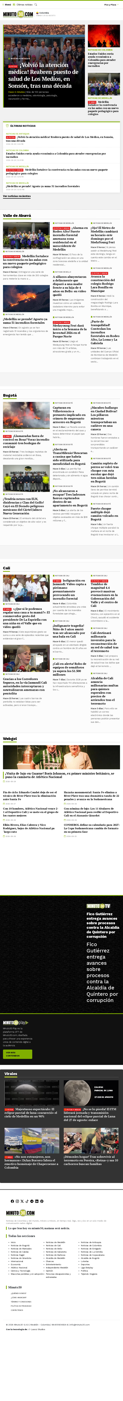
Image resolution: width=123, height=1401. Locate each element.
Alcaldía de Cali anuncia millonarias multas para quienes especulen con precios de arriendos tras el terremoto (104, 690)
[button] (6, 4)
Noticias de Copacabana (92, 1255)
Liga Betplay (87, 1267)
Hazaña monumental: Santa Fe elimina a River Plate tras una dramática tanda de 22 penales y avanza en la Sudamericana (91, 795)
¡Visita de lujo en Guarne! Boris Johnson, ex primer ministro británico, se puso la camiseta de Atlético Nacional (59, 775)
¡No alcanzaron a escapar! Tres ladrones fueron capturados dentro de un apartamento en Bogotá (70, 498)
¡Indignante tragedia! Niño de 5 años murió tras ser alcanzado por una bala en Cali (69, 631)
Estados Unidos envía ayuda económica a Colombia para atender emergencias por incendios (102, 60)
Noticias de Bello (63, 272)
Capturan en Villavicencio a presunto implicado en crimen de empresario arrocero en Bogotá (69, 415)
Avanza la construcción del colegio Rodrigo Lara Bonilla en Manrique (103, 283)
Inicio (13, 1242)
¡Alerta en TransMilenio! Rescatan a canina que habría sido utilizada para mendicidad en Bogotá (70, 456)
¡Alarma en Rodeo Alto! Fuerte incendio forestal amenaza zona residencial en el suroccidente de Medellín (70, 238)
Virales (10, 1074)
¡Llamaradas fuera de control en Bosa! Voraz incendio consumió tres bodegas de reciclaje (26, 441)
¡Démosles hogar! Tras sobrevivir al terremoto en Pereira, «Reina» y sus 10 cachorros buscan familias (91, 1160)
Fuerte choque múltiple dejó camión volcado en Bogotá (104, 513)
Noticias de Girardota (21, 1258)
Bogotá (10, 395)
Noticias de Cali (100, 576)
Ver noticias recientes (17, 196)
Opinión (49, 1271)
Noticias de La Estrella (92, 1252)
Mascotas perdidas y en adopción (27, 1274)
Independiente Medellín (57, 1267)
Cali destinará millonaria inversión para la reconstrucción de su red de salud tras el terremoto (104, 642)
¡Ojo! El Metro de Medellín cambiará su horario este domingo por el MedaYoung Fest (104, 235)
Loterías (85, 1261)
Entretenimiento (53, 1264)
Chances (50, 1261)
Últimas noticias (24, 4)
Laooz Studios (38, 1329)
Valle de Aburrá (17, 215)
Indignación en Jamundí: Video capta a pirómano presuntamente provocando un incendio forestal (69, 589)
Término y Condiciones (21, 1302)
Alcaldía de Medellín (55, 1258)
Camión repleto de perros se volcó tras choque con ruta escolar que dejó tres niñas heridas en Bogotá (105, 472)
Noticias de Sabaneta (56, 1252)
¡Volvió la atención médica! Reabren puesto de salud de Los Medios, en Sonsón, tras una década (43, 75)
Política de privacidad (21, 1306)
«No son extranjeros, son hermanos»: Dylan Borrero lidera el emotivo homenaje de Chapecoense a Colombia (31, 1162)
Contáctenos (17, 1310)
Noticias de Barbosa (55, 1255)
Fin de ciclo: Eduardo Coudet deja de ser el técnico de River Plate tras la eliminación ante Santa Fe (30, 795)
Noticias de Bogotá (102, 403)
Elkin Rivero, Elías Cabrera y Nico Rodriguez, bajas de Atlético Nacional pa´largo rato (29, 828)
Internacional (17, 1261)
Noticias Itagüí (17, 1255)
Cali (6, 568)
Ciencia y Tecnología (20, 1271)
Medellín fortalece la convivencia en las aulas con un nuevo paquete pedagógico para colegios (103, 108)
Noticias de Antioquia (20, 59)
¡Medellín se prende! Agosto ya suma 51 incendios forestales (43, 186)
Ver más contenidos (13, 1054)
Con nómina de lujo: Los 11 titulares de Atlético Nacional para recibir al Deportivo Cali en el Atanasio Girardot (91, 812)
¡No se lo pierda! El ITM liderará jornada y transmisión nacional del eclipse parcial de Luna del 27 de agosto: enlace (90, 1114)
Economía (15, 1264)
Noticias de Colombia (100, 50)
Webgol (10, 738)
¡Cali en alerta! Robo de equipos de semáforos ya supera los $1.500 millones (69, 669)
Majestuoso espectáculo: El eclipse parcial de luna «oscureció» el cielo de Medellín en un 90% (30, 1112)
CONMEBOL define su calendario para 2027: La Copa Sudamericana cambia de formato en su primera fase (92, 828)
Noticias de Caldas (20, 1252)
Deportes (85, 1264)
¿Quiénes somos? (18, 1293)
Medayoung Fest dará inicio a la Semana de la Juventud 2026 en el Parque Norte (70, 330)
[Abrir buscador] (35, 4)
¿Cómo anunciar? (18, 1298)
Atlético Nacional (19, 1267)
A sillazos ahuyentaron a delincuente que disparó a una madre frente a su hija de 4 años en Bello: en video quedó (69, 286)
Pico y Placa (110, 4)
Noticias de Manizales (21, 1248)
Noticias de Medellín (100, 98)
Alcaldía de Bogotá (90, 1258)
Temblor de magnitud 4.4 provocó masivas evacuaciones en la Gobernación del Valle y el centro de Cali (104, 595)
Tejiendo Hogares (89, 1274)
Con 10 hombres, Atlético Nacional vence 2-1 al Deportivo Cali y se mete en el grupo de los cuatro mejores (30, 812)
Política (84, 1271)
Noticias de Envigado (91, 1248)
